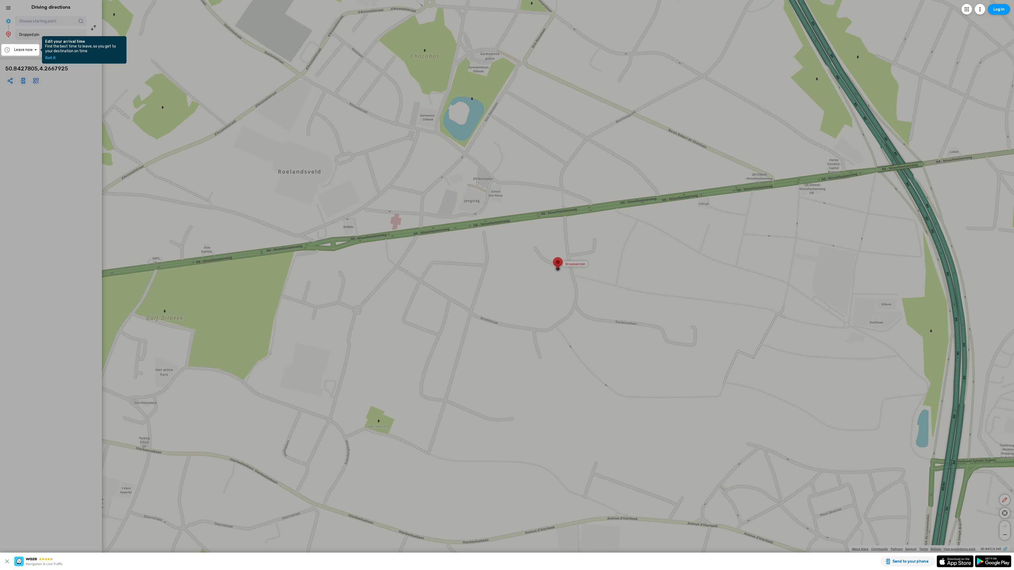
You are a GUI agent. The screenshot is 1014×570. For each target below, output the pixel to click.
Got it (50, 58)
